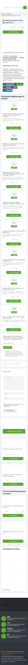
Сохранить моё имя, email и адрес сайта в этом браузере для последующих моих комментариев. (14, 405)
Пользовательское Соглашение (9, 653)
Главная (3, 14)
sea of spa (7, 363)
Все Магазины (6, 589)
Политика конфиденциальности (12, 653)
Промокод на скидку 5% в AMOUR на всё (13, 532)
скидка (4, 365)
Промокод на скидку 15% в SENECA (12, 449)
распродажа (18, 363)
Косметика (8, 14)
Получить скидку (13, 32)
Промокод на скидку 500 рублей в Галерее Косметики (12, 475)
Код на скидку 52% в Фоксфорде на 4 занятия (13, 506)
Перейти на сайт (14, 431)
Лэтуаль (12, 363)
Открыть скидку (14, 128)
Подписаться (7, 347)
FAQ (2, 608)
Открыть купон (14, 329)
